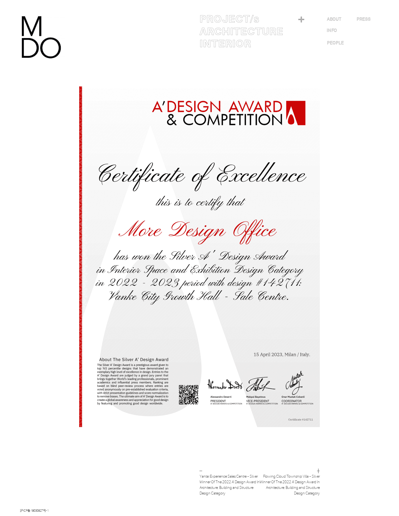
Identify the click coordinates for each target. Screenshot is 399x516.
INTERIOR (225, 44)
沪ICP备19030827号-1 (34, 510)
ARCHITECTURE (241, 31)
